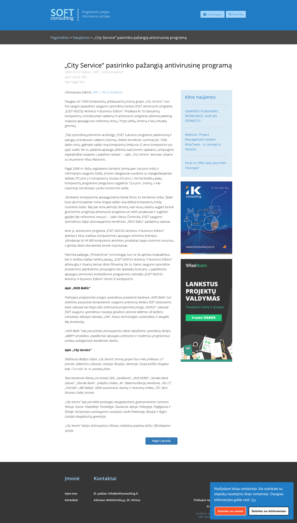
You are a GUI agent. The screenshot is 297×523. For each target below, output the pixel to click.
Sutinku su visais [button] (230, 511)
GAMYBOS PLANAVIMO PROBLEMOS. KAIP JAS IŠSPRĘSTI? (201, 116)
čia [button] (253, 500)
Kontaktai (71, 500)
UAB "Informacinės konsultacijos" (215, 516)
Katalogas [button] (214, 14)
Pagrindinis (59, 37)
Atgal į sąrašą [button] (161, 441)
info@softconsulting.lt (123, 493)
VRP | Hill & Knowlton (107, 92)
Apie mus (71, 493)
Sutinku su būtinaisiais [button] (269, 511)
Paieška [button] (237, 14)
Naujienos (81, 37)
